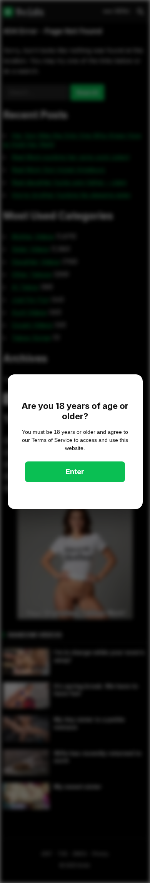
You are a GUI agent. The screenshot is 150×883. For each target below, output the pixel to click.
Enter (75, 472)
